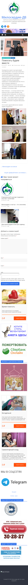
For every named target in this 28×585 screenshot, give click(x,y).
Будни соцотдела (6, 58)
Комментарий (4, 238)
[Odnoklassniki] (8, 26)
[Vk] (5, 26)
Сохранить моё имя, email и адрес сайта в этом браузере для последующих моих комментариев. (13, 279)
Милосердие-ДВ (14, 17)
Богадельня (6, 413)
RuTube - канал (14, 496)
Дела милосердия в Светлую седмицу (13, 224)
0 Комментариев (16, 65)
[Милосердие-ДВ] (14, 31)
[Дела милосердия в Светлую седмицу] (10, 210)
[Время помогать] (14, 296)
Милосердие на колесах (9, 166)
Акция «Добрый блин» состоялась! (15, 172)
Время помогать (8, 306)
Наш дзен (14, 492)
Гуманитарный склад (10, 449)
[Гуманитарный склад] (14, 440)
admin (10, 65)
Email (2, 265)
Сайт (2, 272)
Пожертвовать (20, 318)
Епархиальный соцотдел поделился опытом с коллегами (12, 197)
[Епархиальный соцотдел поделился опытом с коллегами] (7, 182)
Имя (2, 258)
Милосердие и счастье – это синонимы (13, 204)
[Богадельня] (14, 403)
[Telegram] (2, 26)
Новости (12, 58)
